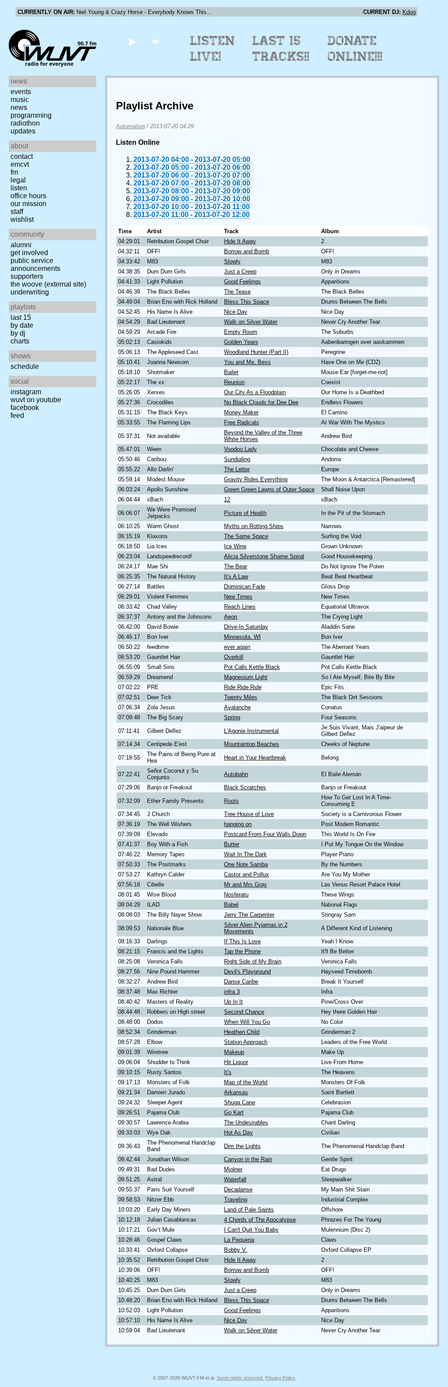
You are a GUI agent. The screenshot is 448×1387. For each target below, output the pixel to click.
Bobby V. (235, 1250)
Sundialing (237, 459)
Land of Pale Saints (249, 1209)
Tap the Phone (242, 951)
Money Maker (241, 412)
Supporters (26, 276)
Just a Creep (240, 271)
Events (20, 91)
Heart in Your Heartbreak (255, 757)
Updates (22, 131)
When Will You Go (247, 1022)
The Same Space (246, 536)
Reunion (234, 382)
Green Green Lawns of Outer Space (269, 489)
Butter (231, 844)
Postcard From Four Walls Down (265, 834)
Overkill (233, 657)
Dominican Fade (244, 586)
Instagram (25, 392)
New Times (238, 596)
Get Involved (29, 252)
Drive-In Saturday (246, 626)
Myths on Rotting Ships (254, 526)
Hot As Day (238, 1132)
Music (19, 99)
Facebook (24, 407)
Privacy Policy (280, 1377)
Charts (19, 341)
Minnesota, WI (242, 637)
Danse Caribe (241, 981)
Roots (231, 801)
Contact (21, 156)
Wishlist (22, 219)
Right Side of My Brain (252, 961)
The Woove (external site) (48, 284)
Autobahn (236, 774)
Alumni (21, 245)
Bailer (231, 372)
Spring (232, 717)
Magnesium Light (245, 677)
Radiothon (25, 123)
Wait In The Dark (245, 854)
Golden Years (241, 342)
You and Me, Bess (247, 362)
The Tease (237, 291)
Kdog (409, 12)
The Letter (237, 469)
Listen (18, 188)
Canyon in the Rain (248, 1159)
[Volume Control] (157, 41)
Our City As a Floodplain (255, 392)
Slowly (232, 261)
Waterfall (235, 1179)
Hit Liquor (236, 1062)
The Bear (235, 566)
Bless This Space (246, 301)
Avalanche (237, 707)
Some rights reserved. (240, 1377)
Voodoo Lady (240, 449)
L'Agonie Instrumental (251, 731)
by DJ (17, 333)
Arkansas (236, 1092)
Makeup (234, 1052)
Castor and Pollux (246, 874)
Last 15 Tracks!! (281, 48)
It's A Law (236, 576)
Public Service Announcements (35, 264)
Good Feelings (242, 281)
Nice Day (235, 311)
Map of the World (245, 1082)
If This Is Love (242, 941)
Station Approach (245, 1042)
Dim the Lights (242, 1146)
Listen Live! (212, 48)
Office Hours (28, 196)
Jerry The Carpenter (249, 914)
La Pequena (239, 1239)
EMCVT (19, 164)
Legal (18, 180)
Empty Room (240, 332)
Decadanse (238, 1189)
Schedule (24, 366)
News (18, 107)
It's (227, 1072)
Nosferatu (236, 894)
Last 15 (20, 317)
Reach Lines (240, 606)
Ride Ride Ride (243, 687)
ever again (237, 647)
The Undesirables (246, 1122)
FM (14, 172)
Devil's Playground (247, 971)
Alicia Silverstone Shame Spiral (264, 556)
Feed (17, 415)
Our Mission (28, 203)
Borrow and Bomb (246, 251)
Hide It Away (240, 241)
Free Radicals (241, 422)
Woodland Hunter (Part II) (256, 352)
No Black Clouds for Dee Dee (261, 402)
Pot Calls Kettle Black (252, 667)
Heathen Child (241, 1032)
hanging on (238, 824)
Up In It (233, 1001)
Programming (31, 115)
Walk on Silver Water (250, 322)
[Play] (132, 41)
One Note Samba (246, 864)
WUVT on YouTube (35, 399)
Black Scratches (245, 787)
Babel (231, 904)
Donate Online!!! (355, 48)
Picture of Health (245, 513)
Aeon (230, 616)
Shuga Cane (239, 1102)
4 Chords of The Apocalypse (260, 1219)
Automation (130, 126)
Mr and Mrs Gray (245, 884)
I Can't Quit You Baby (251, 1229)
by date (21, 325)
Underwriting (29, 292)
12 (227, 499)
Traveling (235, 1199)
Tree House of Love (249, 814)
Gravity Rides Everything (255, 479)
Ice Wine (235, 546)
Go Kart (234, 1112)
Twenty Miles (240, 697)
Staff (16, 211)
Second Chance (244, 1012)
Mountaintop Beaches (251, 744)
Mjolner (233, 1169)
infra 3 (232, 991)
